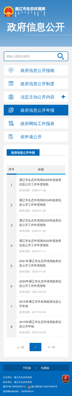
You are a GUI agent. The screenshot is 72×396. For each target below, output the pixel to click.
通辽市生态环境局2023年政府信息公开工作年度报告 (40, 222)
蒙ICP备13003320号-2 (14, 386)
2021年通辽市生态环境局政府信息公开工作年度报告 (40, 263)
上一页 (20, 347)
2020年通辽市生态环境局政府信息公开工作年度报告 (40, 283)
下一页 (51, 347)
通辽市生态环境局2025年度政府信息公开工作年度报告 (40, 182)
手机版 (27, 368)
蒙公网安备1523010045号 (44, 386)
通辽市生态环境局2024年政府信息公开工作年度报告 (40, 202)
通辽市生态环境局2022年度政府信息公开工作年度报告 (40, 242)
